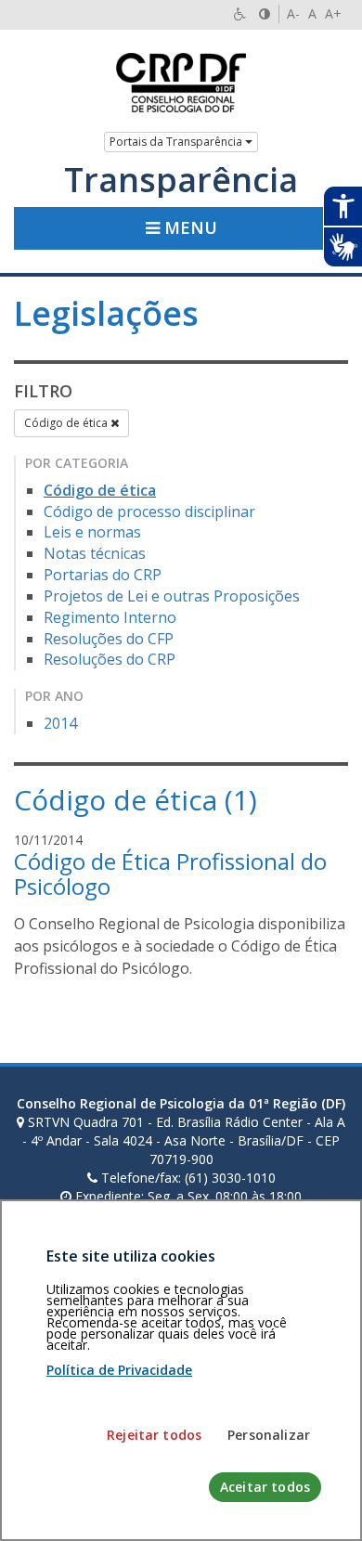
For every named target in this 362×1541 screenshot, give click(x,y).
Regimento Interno (110, 617)
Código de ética (67, 423)
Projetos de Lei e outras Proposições (172, 596)
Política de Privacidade (119, 1370)
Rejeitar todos (154, 1435)
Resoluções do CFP (109, 638)
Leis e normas (92, 532)
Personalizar (268, 1435)
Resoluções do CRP (109, 659)
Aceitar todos (265, 1487)
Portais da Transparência (177, 141)
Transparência (181, 180)
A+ (333, 13)
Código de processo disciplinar (149, 511)
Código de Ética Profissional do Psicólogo (170, 873)
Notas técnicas (95, 553)
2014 (60, 723)
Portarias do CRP (103, 574)
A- (293, 13)
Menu (188, 227)
